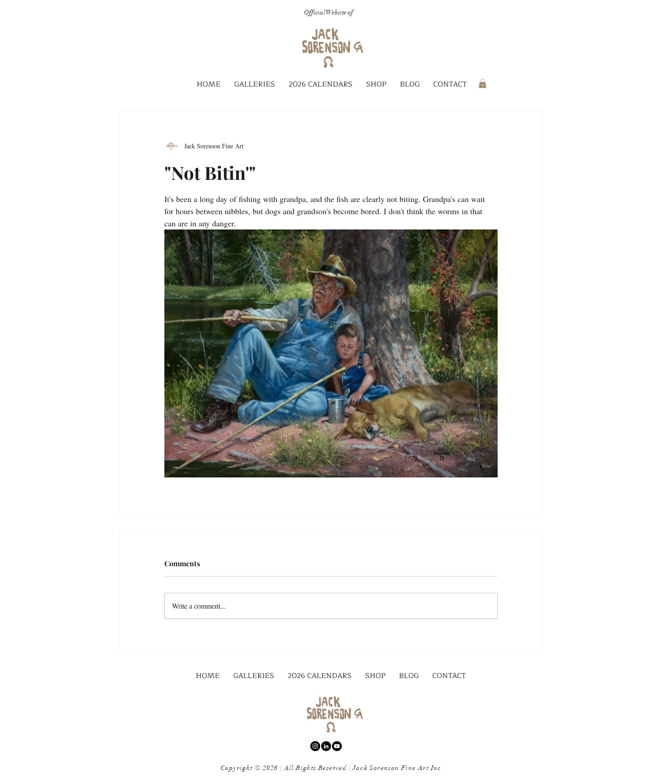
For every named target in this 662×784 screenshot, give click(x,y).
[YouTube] (337, 746)
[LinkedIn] (326, 746)
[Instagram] (315, 746)
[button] (254, 84)
